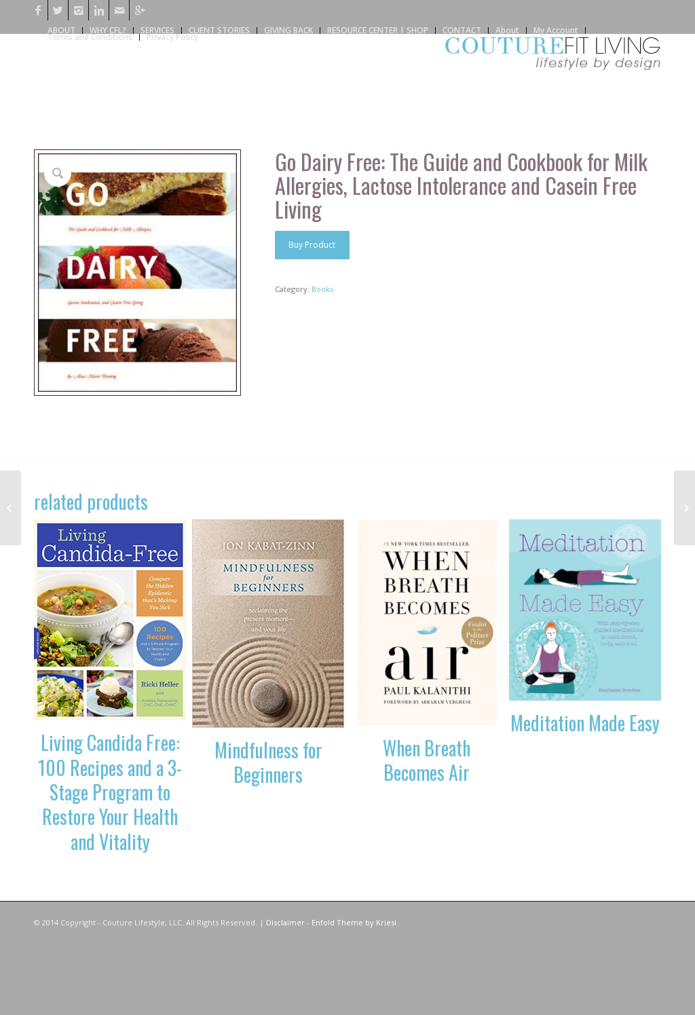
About (507, 30)
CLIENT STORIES (219, 30)
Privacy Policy (172, 37)
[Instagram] (78, 10)
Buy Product (311, 245)
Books (322, 289)
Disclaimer (285, 922)
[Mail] (119, 10)
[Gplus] (140, 10)
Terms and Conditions (90, 37)
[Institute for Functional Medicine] (684, 507)
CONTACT (462, 30)
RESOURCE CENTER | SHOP (377, 30)
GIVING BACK (288, 30)
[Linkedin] (99, 10)
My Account (555, 30)
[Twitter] (58, 10)
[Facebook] (38, 10)
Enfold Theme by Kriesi (354, 922)
